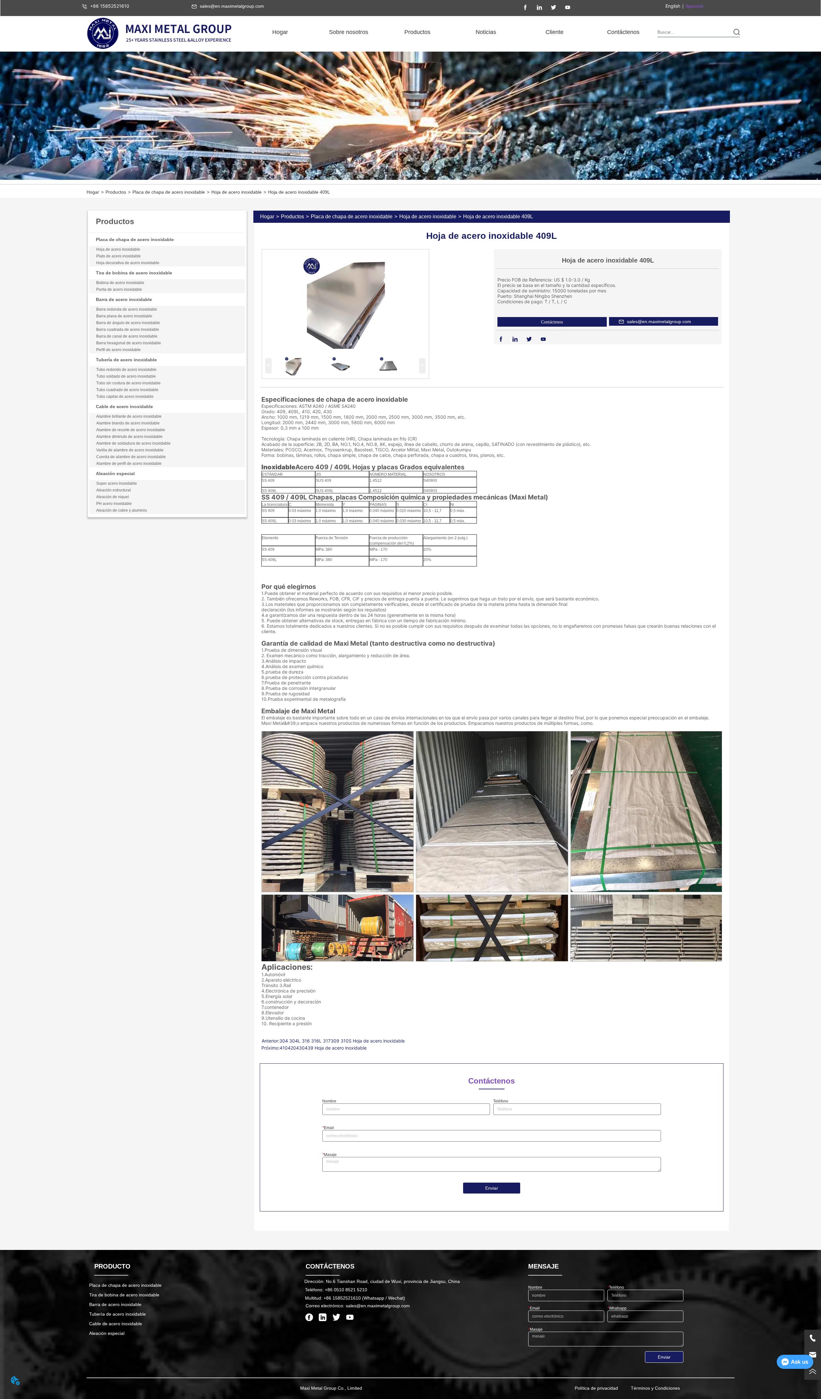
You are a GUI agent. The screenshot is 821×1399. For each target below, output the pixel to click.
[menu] (451, 32)
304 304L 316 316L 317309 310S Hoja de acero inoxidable (342, 1040)
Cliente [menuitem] (554, 32)
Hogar (93, 192)
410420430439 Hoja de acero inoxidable (323, 1048)
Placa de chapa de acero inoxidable (168, 192)
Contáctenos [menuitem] (623, 32)
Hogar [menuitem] (280, 32)
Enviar (491, 1188)
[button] (349, 32)
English (672, 6)
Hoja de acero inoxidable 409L (299, 192)
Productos (116, 192)
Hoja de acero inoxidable (236, 192)
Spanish (695, 6)
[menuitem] (349, 32)
